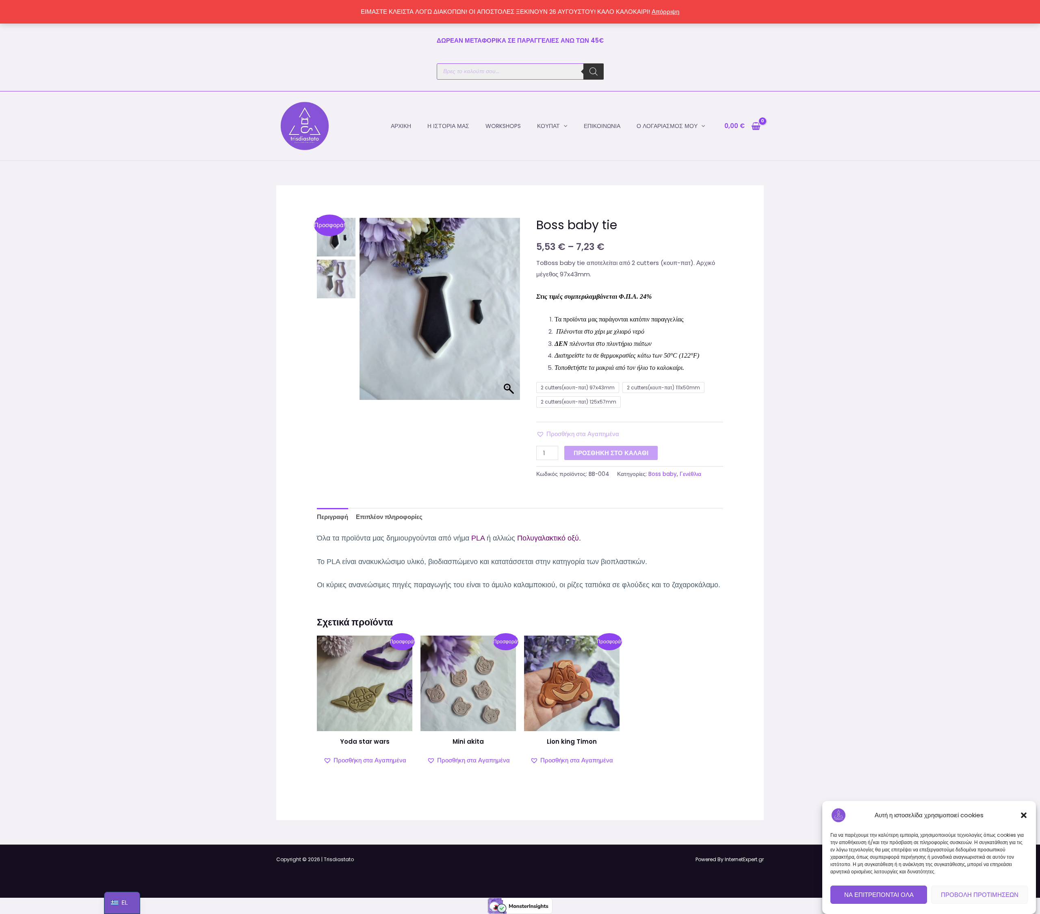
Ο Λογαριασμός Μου (667, 126)
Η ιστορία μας (448, 126)
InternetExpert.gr (744, 859)
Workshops (503, 126)
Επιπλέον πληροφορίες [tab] (389, 516)
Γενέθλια (690, 474)
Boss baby (662, 474)
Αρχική (401, 126)
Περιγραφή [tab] (332, 516)
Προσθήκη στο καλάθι (611, 453)
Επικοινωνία (602, 126)
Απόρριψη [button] (665, 11)
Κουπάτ (548, 126)
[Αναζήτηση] (593, 71)
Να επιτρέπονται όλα (879, 894)
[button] (1024, 815)
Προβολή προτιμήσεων (979, 894)
